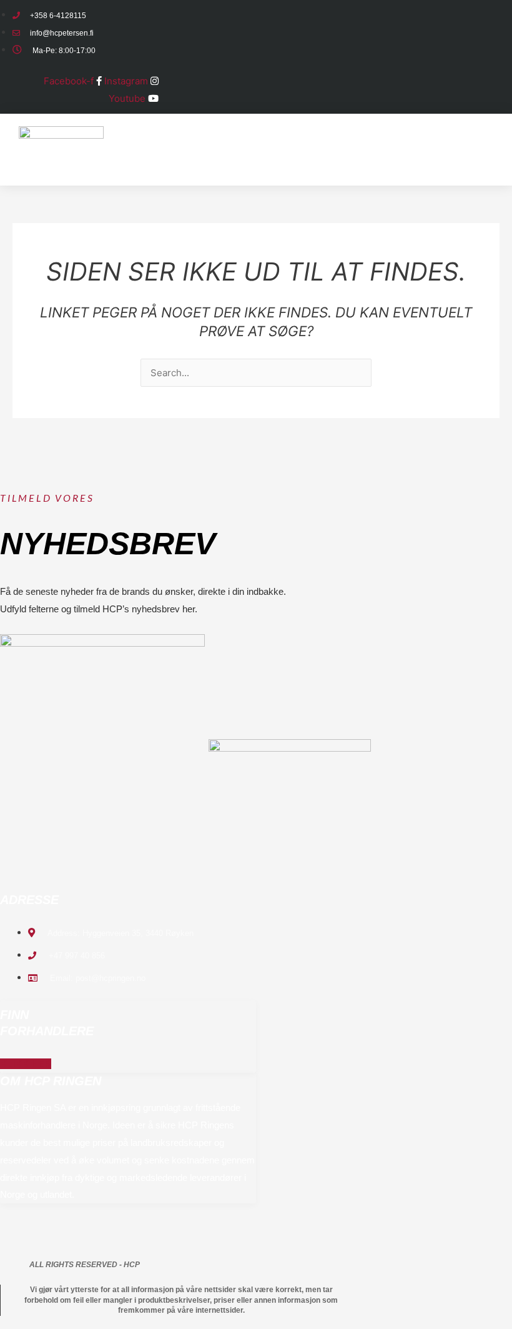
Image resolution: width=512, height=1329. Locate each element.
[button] (393, 175)
